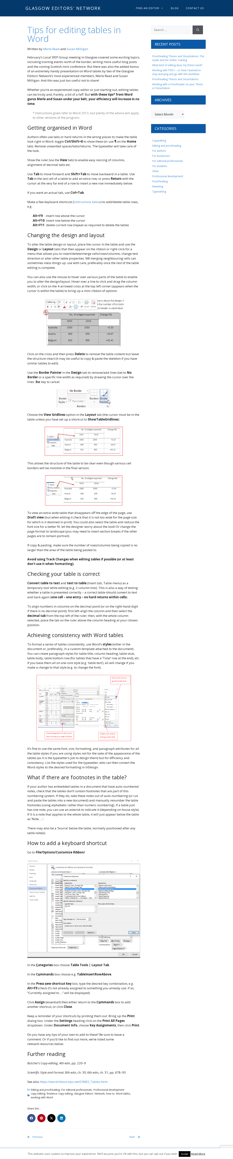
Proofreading (160, 181)
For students (159, 166)
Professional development (108, 1089)
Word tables (123, 1093)
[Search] (198, 29)
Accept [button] (184, 1154)
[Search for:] (172, 29)
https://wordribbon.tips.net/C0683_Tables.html (74, 1082)
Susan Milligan (77, 49)
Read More (198, 1154)
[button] (31, 1118)
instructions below (87, 202)
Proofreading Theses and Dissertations (175, 79)
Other (155, 171)
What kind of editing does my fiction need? (177, 65)
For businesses (161, 156)
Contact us (195, 8)
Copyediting (159, 140)
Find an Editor (147, 8)
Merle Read (51, 49)
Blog (175, 8)
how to (110, 1093)
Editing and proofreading (45, 1089)
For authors (159, 150)
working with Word (42, 1097)
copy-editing (38, 1093)
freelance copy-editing (60, 1093)
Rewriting (157, 186)
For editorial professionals (76, 1089)
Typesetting (159, 191)
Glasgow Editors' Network (63, 8)
